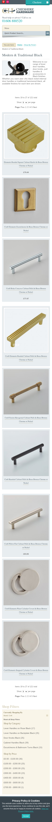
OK (47, 33)
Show (19, 102)
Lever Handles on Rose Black (17, 728)
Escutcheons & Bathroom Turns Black (21, 747)
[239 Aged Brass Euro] (26, 201)
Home (19, 45)
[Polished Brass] (26, 136)
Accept (26, 816)
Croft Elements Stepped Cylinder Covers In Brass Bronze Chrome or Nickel (26, 672)
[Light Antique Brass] (26, 391)
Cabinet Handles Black (14, 742)
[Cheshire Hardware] (26, 10)
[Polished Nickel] (26, 582)
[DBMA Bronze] (26, 453)
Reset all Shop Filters (12, 719)
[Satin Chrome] (26, 262)
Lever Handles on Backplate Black (19, 733)
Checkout (37, 2)
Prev (23, 107)
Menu (6, 28)
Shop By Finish (30, 45)
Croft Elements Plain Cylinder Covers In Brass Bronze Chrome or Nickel (26, 610)
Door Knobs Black (12, 738)
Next (35, 107)
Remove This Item (47, 715)
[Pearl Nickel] (26, 518)
